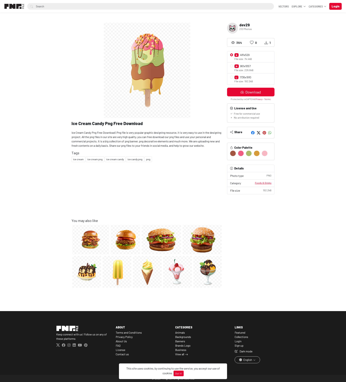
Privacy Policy (124, 337)
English (248, 359)
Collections (241, 337)
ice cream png (95, 159)
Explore (297, 6)
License (120, 350)
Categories (316, 6)
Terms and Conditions (129, 332)
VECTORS (283, 6)
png (148, 159)
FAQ (118, 345)
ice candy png (135, 159)
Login (238, 341)
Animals (180, 332)
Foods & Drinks (263, 182)
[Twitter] (258, 132)
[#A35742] (233, 153)
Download (253, 92)
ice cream (78, 159)
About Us (121, 341)
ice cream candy (115, 159)
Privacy (259, 99)
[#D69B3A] (257, 153)
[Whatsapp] (269, 132)
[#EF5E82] (241, 153)
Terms (267, 99)
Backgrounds (183, 337)
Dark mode (245, 351)
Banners (180, 341)
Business (180, 350)
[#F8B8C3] (264, 153)
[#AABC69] (249, 153)
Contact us (122, 354)
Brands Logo (182, 345)
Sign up (239, 345)
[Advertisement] (147, 193)
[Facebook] (253, 132)
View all (179, 354)
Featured (240, 332)
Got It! (178, 373)
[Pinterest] (264, 132)
